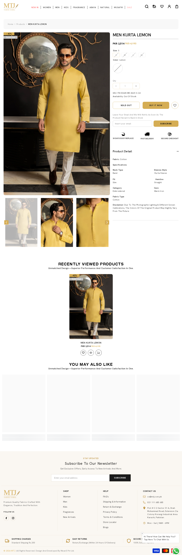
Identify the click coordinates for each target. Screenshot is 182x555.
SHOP (66, 491)
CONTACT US (149, 491)
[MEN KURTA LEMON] (91, 306)
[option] (57, 113)
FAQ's (106, 496)
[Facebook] (6, 518)
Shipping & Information (114, 501)
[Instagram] (13, 518)
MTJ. (13, 550)
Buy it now (155, 105)
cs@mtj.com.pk (154, 496)
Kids (65, 506)
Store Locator (110, 522)
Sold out (126, 105)
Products (20, 24)
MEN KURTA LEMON (91, 342)
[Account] (169, 6)
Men (65, 501)
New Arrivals (69, 517)
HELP (105, 491)
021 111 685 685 (155, 502)
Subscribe (166, 123)
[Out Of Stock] (99, 353)
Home (10, 24)
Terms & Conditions (113, 517)
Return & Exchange (112, 506)
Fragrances (68, 512)
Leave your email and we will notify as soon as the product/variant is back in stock (138, 116)
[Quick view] (91, 353)
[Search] (146, 6)
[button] (6, 222)
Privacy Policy (110, 512)
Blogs (105, 527)
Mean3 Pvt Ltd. (67, 550)
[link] (174, 105)
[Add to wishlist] (83, 353)
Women (67, 496)
